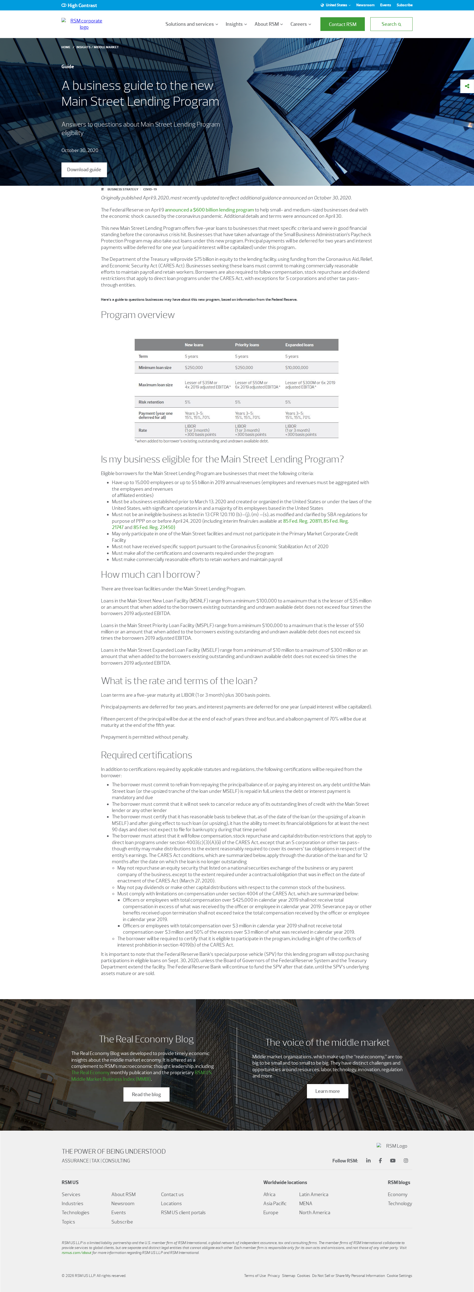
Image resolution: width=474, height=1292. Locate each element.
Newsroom (365, 5)
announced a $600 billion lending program (209, 210)
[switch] (79, 5)
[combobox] (335, 5)
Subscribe (405, 5)
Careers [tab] (298, 24)
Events (385, 5)
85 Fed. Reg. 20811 (302, 521)
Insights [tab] (234, 24)
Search (389, 24)
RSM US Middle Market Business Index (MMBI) (141, 1076)
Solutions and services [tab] (189, 24)
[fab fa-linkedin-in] (368, 1161)
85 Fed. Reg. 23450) (154, 527)
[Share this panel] (467, 86)
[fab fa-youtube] (393, 1161)
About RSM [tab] (267, 24)
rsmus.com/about (76, 1252)
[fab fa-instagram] (406, 1161)
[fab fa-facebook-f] (380, 1161)
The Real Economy (90, 1073)
